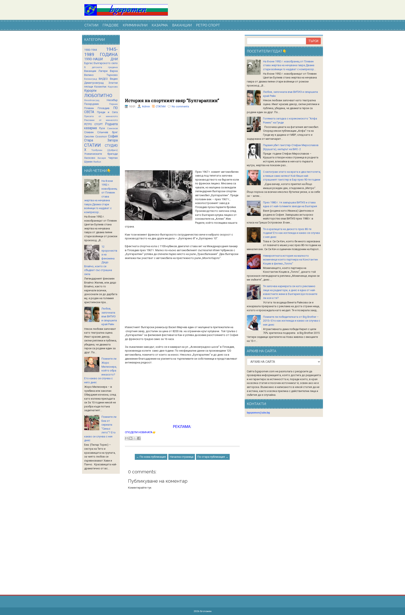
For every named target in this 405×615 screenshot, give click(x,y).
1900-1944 (90, 49)
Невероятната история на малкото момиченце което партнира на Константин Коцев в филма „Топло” (290, 259)
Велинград (90, 78)
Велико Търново (101, 75)
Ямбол (97, 161)
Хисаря (101, 157)
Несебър (112, 100)
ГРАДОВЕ (111, 25)
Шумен (88, 161)
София (113, 136)
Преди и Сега (107, 112)
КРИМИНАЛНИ (135, 25)
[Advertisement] (182, 66)
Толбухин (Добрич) (104, 150)
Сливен (89, 132)
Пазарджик (91, 103)
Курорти (90, 91)
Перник (113, 104)
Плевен (89, 108)
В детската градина (101, 67)
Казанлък (100, 86)
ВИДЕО (103, 78)
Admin (146, 106)
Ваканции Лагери (96, 71)
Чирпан (113, 157)
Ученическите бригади (101, 153)
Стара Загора (101, 140)
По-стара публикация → (212, 456)
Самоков (112, 128)
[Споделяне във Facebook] (139, 438)
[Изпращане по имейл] (127, 438)
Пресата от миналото (101, 116)
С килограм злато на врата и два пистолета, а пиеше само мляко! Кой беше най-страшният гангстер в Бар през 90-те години (292, 175)
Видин (114, 78)
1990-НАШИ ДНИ (101, 59)
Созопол (101, 136)
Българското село (106, 63)
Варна (114, 71)
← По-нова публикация (151, 456)
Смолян (89, 136)
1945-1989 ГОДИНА (101, 52)
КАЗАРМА (160, 25)
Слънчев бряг (107, 132)
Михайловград (91, 100)
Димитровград (94, 82)
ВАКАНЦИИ (182, 25)
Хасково (89, 157)
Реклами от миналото (101, 120)
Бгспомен (206, 611)
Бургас (88, 63)
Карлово (113, 86)
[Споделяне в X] (135, 438)
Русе (102, 128)
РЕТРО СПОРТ (208, 25)
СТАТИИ (91, 25)
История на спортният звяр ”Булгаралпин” (172, 100)
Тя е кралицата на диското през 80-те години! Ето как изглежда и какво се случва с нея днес (291, 232)
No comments (180, 106)
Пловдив (103, 108)
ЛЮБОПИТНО (98, 95)
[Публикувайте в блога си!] (131, 438)
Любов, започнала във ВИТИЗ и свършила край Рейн (109, 316)
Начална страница (181, 456)
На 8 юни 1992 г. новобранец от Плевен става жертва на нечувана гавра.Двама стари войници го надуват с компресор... (289, 65)
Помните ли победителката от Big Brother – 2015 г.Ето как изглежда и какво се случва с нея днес (291, 320)
